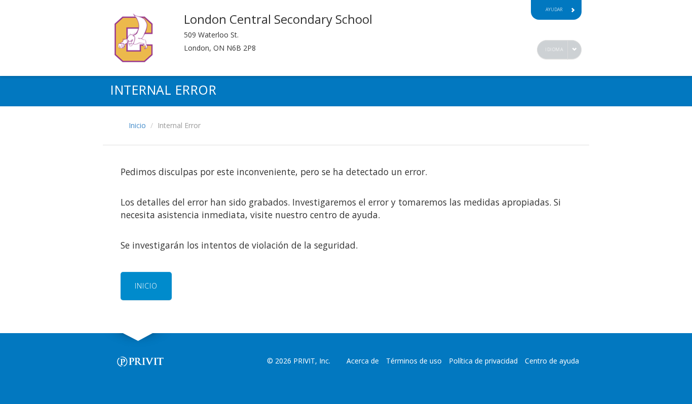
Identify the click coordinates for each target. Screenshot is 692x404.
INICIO (146, 286)
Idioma (554, 49)
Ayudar (554, 9)
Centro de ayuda (552, 361)
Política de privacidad (483, 361)
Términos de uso (414, 361)
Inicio (137, 125)
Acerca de (363, 361)
